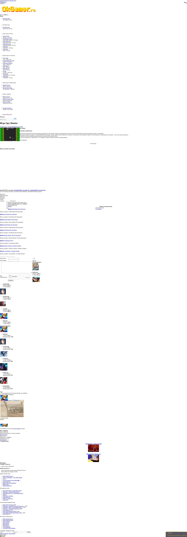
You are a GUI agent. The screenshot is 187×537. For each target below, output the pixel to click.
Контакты (6, 0)
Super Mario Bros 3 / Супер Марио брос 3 (13, 493)
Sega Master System (7, 38)
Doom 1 (5, 494)
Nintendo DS (6, 68)
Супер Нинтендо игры (8, 60)
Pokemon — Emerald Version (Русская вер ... (13, 506)
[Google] (4, 536)
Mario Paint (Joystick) (8, 504)
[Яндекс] (3, 536)
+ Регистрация (11, 533)
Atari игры (5, 49)
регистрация (17, 428)
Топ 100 (185, 2)
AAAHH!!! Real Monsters (9, 528)
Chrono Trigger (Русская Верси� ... (11, 480)
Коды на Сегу (6, 96)
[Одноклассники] (1, 536)
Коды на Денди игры (8, 99)
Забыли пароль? (4, 533)
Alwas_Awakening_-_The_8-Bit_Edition (12, 477)
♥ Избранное (3, 2)
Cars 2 (4, 478)
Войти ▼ (2, 3)
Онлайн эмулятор (7, 108)
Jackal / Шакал (6, 521)
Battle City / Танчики (8, 496)
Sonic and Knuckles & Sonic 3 (10, 511)
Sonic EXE (5, 499)
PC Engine (5, 73)
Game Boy (5, 46)
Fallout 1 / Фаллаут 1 (8, 498)
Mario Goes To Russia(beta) (9, 483)
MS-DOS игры (6, 85)
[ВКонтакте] (0, 536)
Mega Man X (6, 523)
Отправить (10, 280)
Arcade (4, 71)
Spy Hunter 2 (98, 209)
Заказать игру (12, 0)
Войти (29, 532)
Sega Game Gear (7, 41)
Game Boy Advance (7, 63)
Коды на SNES (6, 101)
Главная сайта (6, 18)
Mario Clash (6, 484)
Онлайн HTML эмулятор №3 (38, 190)
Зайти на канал (4, 434)
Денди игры (6, 36)
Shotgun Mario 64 (7, 485)
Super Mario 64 (6, 481)
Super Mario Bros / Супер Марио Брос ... (13, 507)
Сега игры (5, 58)
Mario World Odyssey (8, 476)
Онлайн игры (6, 27)
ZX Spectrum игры (7, 87)
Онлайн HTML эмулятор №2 (21, 190)
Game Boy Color (7, 44)
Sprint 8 (10, 206)
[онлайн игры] (19, 13)
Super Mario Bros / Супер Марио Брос (12, 490)
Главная (2, 0)
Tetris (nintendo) (7, 527)
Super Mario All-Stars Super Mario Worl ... (13, 512)
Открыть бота (3, 439)
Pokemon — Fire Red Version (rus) (11, 492)
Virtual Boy (5, 76)
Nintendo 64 (6, 66)
